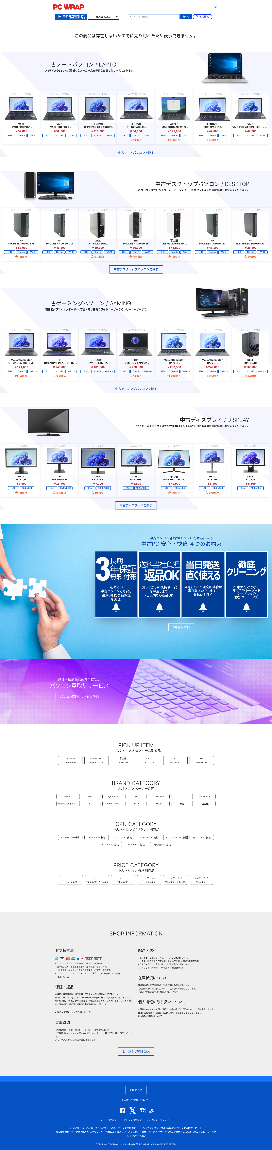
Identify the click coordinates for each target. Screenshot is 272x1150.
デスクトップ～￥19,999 (149, 879)
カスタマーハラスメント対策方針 (134, 1131)
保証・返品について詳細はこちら (73, 1012)
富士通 (205, 803)
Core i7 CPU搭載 (123, 837)
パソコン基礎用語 (127, 1127)
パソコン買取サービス (188, 1127)
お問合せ (136, 1090)
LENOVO (159, 796)
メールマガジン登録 (148, 1127)
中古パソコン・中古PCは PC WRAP (130, 1144)
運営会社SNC (139, 1135)
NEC (89, 803)
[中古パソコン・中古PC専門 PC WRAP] (68, 8)
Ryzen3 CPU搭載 (202, 837)
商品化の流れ (168, 1127)
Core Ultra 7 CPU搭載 (175, 837)
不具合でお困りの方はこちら (136, 1100)
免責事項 (109, 1131)
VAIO (136, 803)
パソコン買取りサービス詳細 (79, 697)
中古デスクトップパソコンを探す (136, 269)
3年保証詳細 (181, 627)
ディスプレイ (151, 1120)
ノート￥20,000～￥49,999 (97, 879)
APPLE (66, 796)
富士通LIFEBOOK (122, 760)
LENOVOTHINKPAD (70, 760)
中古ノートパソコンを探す (136, 153)
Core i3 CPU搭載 (70, 837)
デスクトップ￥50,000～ (201, 879)
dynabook (113, 796)
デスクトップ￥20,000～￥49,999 (175, 879)
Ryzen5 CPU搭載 (110, 844)
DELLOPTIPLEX (175, 760)
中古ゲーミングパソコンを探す (136, 389)
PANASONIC (113, 803)
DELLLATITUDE (149, 760)
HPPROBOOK (201, 760)
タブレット (156, 7)
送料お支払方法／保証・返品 (101, 1127)
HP (136, 796)
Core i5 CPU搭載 (97, 837)
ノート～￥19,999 (71, 879)
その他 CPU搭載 (162, 844)
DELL (90, 796)
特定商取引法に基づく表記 (89, 1131)
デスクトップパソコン (130, 1120)
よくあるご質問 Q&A (136, 1051)
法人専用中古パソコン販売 (166, 1131)
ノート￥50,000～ (123, 879)
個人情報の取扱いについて (150, 1016)
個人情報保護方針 (65, 1131)
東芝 (182, 803)
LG (182, 796)
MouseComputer (67, 803)
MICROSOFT (205, 796)
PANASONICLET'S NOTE (96, 760)
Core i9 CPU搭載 (149, 837)
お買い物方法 (77, 1127)
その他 (159, 803)
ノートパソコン (109, 1120)
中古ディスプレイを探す (136, 505)
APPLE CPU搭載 (136, 844)
